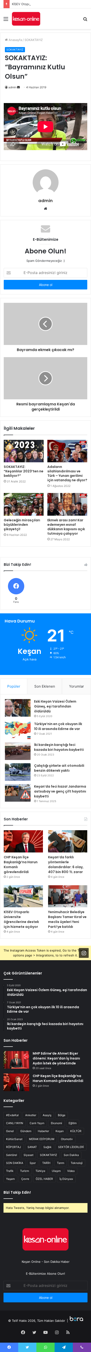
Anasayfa (15, 40)
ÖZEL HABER (44, 1179)
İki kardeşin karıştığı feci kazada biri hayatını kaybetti (59, 747)
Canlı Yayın (37, 1123)
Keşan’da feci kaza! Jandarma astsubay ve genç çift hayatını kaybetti (60, 791)
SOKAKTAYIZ (33, 40)
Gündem (25, 1131)
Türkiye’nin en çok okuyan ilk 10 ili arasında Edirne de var (58, 726)
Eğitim (73, 1123)
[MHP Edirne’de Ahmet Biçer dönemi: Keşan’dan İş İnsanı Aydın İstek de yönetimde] (16, 1060)
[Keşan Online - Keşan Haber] (26, 19)
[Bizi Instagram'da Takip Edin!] (83, 953)
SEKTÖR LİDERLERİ (71, 1147)
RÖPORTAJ (13, 1147)
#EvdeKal (12, 1115)
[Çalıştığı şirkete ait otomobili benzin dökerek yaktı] (18, 772)
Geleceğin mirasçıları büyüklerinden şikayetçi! (22, 524)
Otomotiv (67, 1139)
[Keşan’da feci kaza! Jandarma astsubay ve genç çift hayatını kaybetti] (18, 793)
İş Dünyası (66, 1179)
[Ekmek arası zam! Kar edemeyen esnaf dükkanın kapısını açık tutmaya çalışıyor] (67, 504)
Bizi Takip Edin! (17, 1192)
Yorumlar (76, 686)
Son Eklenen (44, 686)
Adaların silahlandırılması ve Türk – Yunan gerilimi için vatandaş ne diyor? (67, 473)
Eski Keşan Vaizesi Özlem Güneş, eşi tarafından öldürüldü (55, 706)
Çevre (25, 1179)
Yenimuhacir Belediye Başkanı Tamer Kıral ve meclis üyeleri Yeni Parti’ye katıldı (67, 919)
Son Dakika (71, 1155)
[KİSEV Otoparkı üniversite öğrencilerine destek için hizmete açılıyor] (23, 896)
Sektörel (11, 1155)
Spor (33, 1163)
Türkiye (40, 1171)
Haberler (43, 1131)
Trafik (10, 1171)
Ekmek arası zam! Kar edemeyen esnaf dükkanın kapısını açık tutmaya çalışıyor (66, 527)
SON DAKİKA (14, 1163)
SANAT (32, 1147)
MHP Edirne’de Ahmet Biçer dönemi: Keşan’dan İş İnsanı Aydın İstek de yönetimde (56, 1058)
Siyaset (28, 1155)
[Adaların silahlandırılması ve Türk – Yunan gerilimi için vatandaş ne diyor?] (67, 451)
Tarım (60, 1163)
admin (12, 87)
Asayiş (47, 1115)
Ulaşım (56, 1171)
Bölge (61, 1115)
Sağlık (47, 1147)
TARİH (46, 1163)
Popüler (13, 686)
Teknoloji (77, 1163)
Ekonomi (56, 1123)
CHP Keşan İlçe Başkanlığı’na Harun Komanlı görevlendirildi (58, 1078)
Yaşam (10, 1179)
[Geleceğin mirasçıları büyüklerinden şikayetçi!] (24, 504)
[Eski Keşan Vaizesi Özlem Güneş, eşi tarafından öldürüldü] (18, 708)
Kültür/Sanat (14, 1139)
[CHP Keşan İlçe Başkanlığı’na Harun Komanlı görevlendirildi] (23, 841)
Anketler (30, 1115)
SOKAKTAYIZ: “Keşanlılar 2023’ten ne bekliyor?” (23, 471)
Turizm (24, 1171)
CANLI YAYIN (14, 1123)
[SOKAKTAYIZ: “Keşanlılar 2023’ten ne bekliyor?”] (24, 451)
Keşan (60, 1131)
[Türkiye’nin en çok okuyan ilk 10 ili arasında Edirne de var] (18, 730)
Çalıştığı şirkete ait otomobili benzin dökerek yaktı (59, 768)
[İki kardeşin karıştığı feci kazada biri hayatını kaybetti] (18, 751)
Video (71, 1171)
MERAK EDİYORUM (41, 1139)
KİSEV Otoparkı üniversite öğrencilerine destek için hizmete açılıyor (21, 919)
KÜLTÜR (75, 1131)
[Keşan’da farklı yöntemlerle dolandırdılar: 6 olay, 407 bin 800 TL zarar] (67, 841)
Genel (10, 1131)
